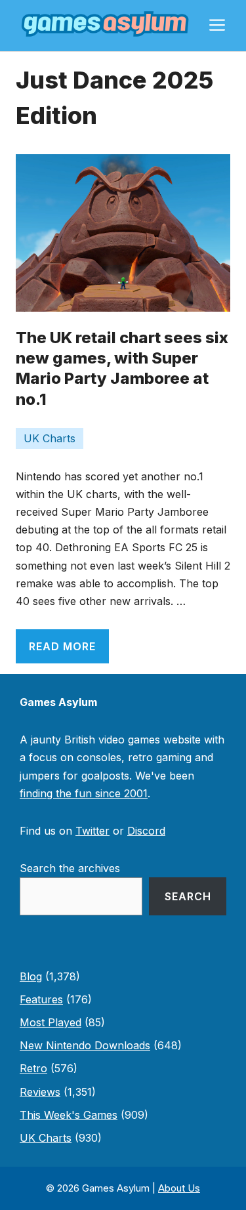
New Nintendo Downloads (85, 1045)
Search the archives (70, 868)
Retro (33, 1068)
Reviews (40, 1091)
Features (41, 999)
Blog (31, 976)
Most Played (50, 1022)
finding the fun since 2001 (84, 793)
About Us (179, 1188)
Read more (62, 646)
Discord (146, 830)
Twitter (92, 830)
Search (188, 896)
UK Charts (49, 438)
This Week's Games (68, 1114)
